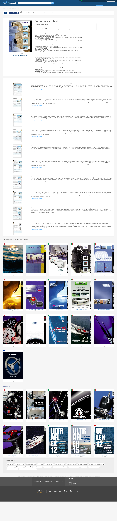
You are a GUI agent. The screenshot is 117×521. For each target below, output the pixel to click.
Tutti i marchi (71, 478)
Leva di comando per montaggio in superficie (96, 464)
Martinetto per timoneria (38, 466)
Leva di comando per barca (31, 464)
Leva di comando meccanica (60, 464)
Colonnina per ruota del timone (12, 469)
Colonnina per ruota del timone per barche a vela (28, 469)
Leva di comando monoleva (71, 464)
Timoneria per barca (10, 466)
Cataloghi (99, 3)
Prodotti (92, 3)
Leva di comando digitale (49, 464)
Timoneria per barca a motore (74, 466)
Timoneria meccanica (47, 466)
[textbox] (35, 3)
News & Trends (110, 3)
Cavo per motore (84, 466)
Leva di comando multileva (82, 464)
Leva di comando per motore (19, 464)
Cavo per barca (40, 464)
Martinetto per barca (19, 466)
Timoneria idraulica (28, 466)
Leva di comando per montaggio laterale (60, 466)
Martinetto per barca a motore (94, 466)
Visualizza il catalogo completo (21, 55)
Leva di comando (10, 464)
